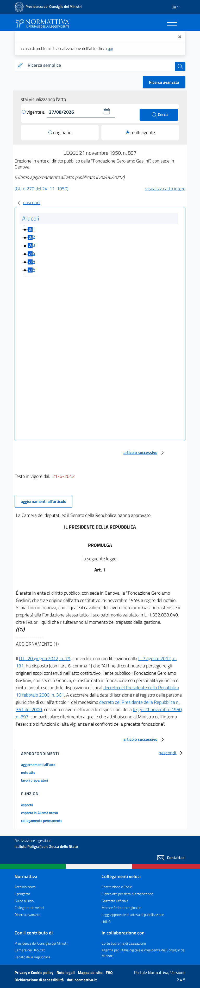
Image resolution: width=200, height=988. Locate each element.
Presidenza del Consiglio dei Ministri (41, 943)
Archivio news (25, 886)
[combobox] (100, 65)
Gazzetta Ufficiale (115, 901)
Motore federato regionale (121, 907)
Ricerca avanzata (164, 82)
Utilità (106, 921)
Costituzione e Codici (117, 886)
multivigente (142, 132)
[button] (107, 111)
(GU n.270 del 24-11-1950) (41, 188)
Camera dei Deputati (30, 950)
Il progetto (22, 893)
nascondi (31, 202)
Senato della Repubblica (32, 957)
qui (110, 48)
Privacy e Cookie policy (34, 973)
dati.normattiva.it (82, 980)
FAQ (109, 973)
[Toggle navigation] (172, 22)
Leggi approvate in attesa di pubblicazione (133, 914)
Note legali (66, 973)
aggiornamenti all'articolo (43, 501)
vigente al (37, 111)
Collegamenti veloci (29, 907)
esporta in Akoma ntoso (39, 812)
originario (62, 132)
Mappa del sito (90, 973)
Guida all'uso (24, 901)
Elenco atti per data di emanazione (127, 893)
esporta (27, 805)
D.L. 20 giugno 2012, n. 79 (44, 658)
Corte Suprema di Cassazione (124, 943)
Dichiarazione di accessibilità (40, 980)
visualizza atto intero (165, 188)
